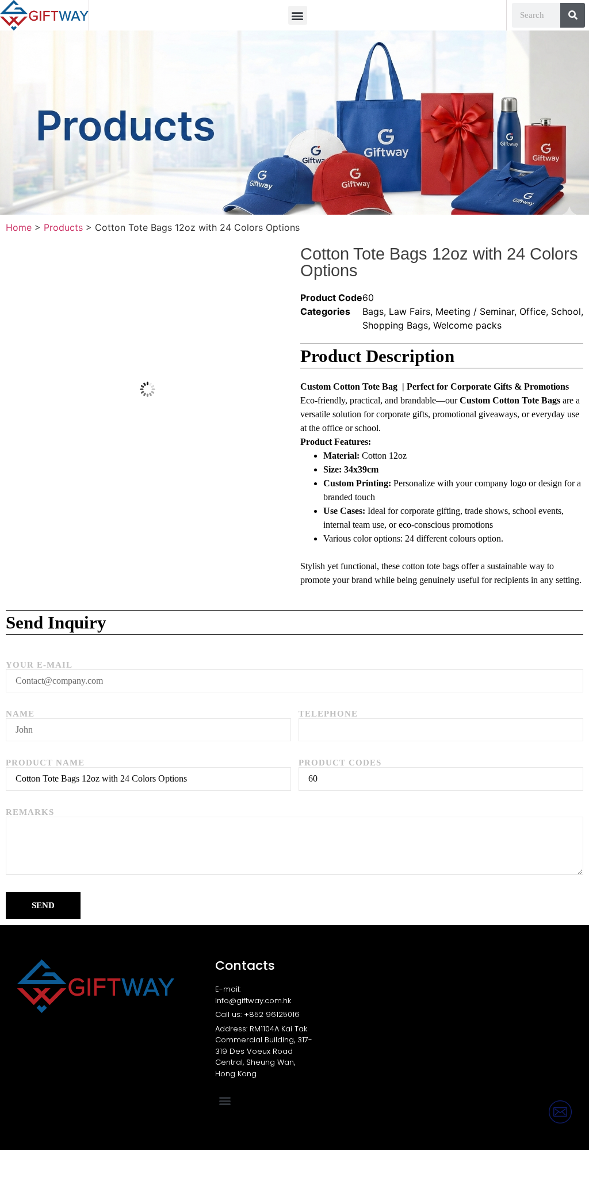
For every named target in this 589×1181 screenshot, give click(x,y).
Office (532, 311)
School (566, 311)
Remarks (30, 812)
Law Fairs (409, 311)
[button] (297, 15)
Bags (373, 311)
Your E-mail (39, 665)
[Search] (572, 15)
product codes (340, 763)
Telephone (328, 714)
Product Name (45, 763)
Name (20, 714)
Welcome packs (467, 325)
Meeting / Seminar (474, 311)
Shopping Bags (395, 325)
